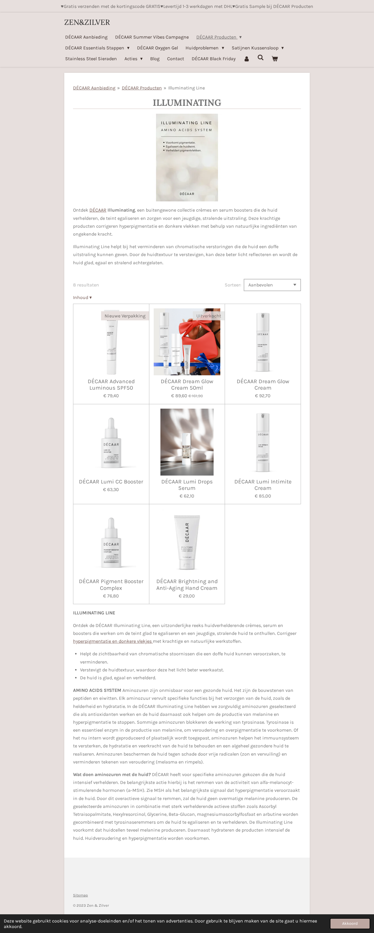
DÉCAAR (97, 210)
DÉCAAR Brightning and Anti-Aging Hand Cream (187, 584)
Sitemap (80, 895)
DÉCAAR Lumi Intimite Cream (263, 484)
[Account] (246, 58)
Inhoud (82, 297)
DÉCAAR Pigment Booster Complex (111, 584)
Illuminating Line (186, 88)
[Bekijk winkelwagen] (275, 58)
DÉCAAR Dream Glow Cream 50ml (187, 384)
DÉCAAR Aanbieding (94, 88)
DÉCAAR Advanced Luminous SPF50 (111, 384)
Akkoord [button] (350, 923)
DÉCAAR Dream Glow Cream (263, 384)
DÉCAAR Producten (142, 88)
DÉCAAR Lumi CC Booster (111, 481)
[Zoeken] (261, 57)
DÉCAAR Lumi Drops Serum (187, 484)
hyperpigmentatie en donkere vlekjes (113, 641)
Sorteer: (233, 285)
